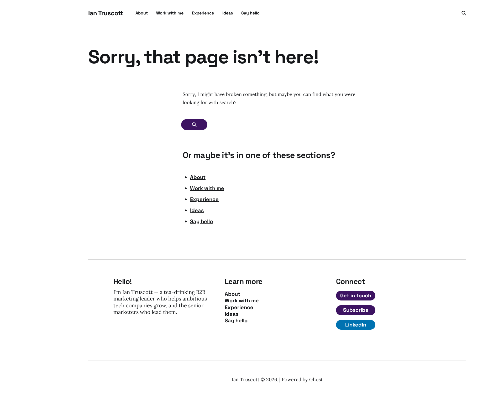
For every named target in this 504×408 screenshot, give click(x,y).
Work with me (169, 13)
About (141, 13)
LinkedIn (355, 324)
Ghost (316, 379)
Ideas (227, 13)
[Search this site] (464, 13)
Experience (203, 13)
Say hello (250, 13)
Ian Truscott (105, 13)
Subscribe (356, 310)
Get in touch (355, 295)
